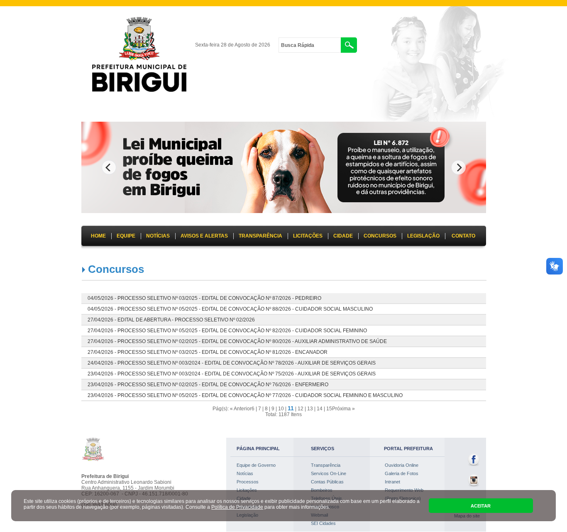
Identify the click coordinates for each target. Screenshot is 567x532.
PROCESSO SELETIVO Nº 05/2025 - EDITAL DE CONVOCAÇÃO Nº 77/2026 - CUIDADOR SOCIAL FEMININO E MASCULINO (260, 395)
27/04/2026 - (102, 320)
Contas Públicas (327, 481)
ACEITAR (481, 505)
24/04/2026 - (102, 363)
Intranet (392, 481)
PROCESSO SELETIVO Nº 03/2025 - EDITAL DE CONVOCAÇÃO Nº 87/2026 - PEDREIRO (219, 298)
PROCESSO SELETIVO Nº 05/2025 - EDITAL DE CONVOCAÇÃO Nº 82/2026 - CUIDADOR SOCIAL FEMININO (242, 330)
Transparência (325, 465)
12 (300, 409)
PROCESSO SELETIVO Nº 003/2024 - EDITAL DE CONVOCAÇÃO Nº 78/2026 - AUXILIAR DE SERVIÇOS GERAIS (246, 363)
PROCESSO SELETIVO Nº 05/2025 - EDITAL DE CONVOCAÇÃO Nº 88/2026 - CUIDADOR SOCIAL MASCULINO (245, 309)
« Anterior (241, 409)
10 (281, 409)
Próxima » (343, 409)
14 (320, 409)
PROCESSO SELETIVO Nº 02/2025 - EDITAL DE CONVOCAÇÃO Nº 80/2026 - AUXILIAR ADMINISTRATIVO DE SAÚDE (252, 341)
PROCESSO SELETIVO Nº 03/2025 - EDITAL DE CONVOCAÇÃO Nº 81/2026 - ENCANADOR (222, 352)
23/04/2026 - (102, 374)
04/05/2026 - (102, 298)
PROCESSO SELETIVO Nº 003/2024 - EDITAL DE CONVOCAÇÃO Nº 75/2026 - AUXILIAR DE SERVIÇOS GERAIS (246, 374)
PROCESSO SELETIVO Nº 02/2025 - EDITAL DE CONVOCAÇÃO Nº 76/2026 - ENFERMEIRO (222, 384)
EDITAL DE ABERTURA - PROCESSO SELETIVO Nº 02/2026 (186, 320)
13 (310, 409)
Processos (248, 481)
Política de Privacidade (237, 507)
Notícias (245, 473)
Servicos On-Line (328, 473)
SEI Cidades (323, 523)
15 (329, 409)
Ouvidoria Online (401, 465)
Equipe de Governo (256, 465)
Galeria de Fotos (401, 473)
